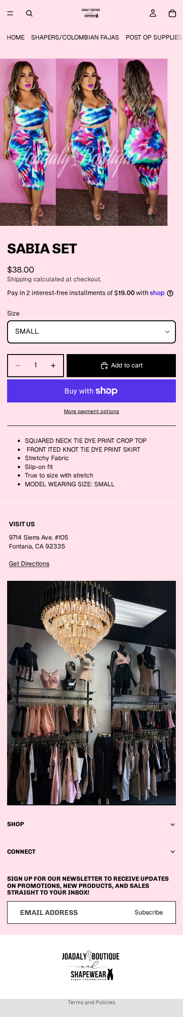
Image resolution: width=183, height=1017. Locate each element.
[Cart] (172, 13)
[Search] (29, 13)
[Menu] (10, 13)
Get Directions (29, 564)
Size (13, 313)
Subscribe (149, 912)
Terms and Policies (91, 1002)
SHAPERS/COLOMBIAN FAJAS (75, 37)
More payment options (91, 411)
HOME (15, 37)
